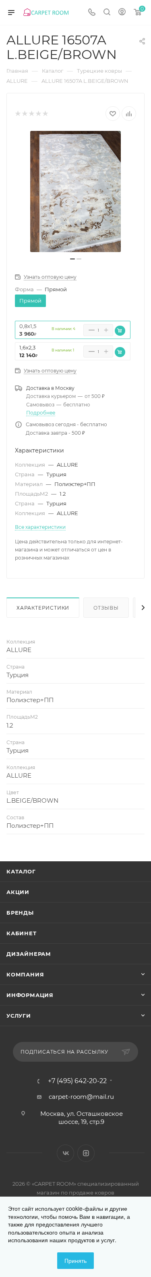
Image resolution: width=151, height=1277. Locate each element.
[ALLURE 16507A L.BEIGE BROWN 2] (75, 191)
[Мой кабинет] (122, 13)
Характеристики (43, 608)
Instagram (86, 1153)
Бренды (20, 912)
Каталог (21, 871)
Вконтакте (65, 1153)
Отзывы (106, 608)
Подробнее (40, 413)
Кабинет (21, 933)
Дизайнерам (28, 954)
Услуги (18, 1015)
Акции (17, 892)
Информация (30, 995)
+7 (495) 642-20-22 (77, 1081)
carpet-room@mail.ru (81, 1096)
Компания (25, 974)
